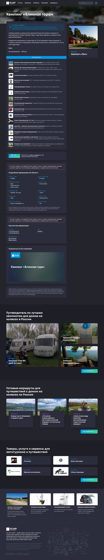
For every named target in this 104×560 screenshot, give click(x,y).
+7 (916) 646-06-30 (14, 233)
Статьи (20, 3)
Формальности (19, 553)
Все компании (89, 480)
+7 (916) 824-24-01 (14, 231)
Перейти (40, 231)
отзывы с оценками (34, 155)
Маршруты (54, 3)
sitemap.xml (27, 553)
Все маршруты (89, 431)
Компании (44, 3)
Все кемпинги (89, 371)
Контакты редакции (10, 553)
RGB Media (26, 554)
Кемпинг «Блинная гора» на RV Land (35, 290)
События (36, 3)
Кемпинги (28, 3)
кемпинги (33, 294)
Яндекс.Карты (13, 240)
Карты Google (12, 238)
